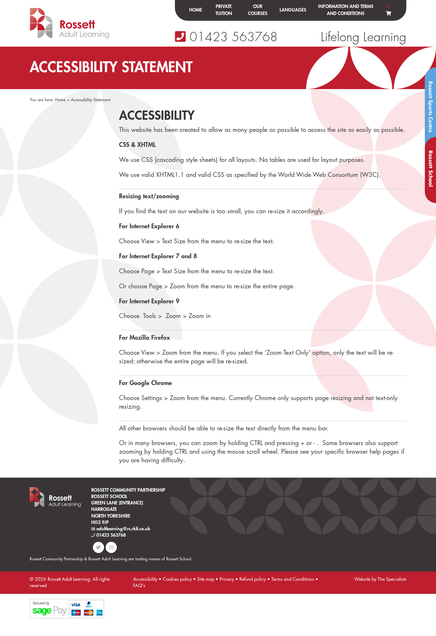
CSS (218, 175)
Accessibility (145, 579)
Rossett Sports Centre (430, 108)
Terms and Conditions (292, 579)
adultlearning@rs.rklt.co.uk (122, 528)
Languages (293, 10)
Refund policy (252, 579)
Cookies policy (177, 579)
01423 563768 (232, 37)
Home (195, 10)
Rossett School (430, 170)
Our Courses (257, 10)
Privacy (227, 579)
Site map (205, 579)
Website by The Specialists (380, 579)
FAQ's (139, 585)
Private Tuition (223, 10)
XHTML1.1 (170, 175)
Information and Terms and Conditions (345, 10)
